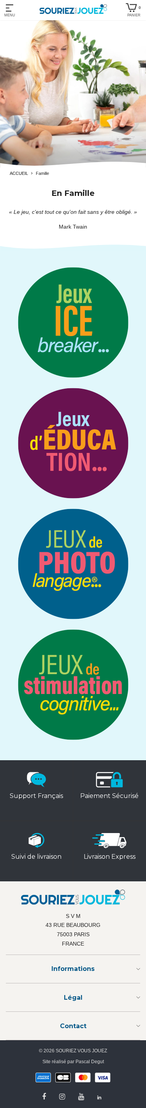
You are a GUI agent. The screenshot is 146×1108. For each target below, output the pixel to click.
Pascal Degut (90, 1061)
